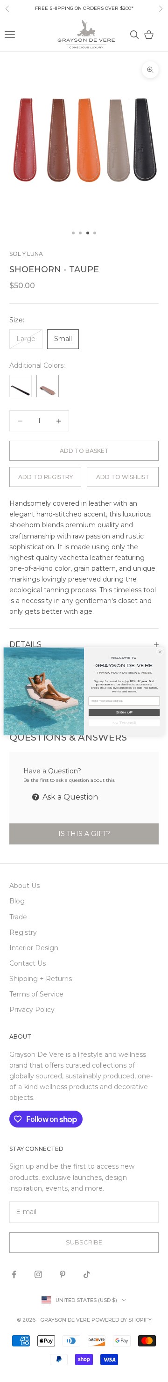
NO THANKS (124, 723)
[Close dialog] (160, 651)
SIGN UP (124, 712)
